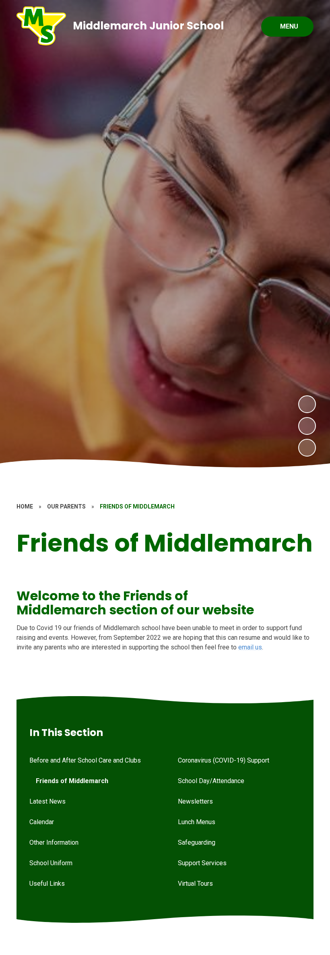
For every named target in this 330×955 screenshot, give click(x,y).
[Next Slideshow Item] (307, 404)
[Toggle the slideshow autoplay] (307, 448)
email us (250, 647)
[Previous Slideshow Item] (307, 426)
